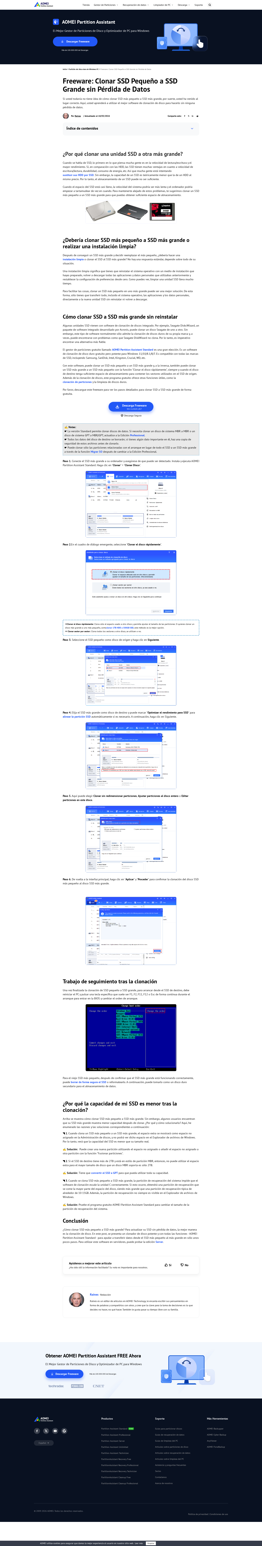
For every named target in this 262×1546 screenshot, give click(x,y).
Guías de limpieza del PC (166, 1440)
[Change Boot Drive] (131, 1038)
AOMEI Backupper (215, 1428)
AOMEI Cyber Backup (216, 1434)
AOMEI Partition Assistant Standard (132, 349)
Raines (78, 116)
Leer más (139, 1543)
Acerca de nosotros (164, 1483)
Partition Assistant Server (113, 1441)
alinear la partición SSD (77, 716)
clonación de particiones (77, 382)
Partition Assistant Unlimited (114, 1447)
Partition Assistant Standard (114, 1428)
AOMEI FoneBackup (216, 1447)
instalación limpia (73, 259)
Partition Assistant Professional (115, 1435)
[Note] (131, 931)
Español (43, 1443)
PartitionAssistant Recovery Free (116, 1459)
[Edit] (131, 840)
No (186, 1265)
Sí (170, 1265)
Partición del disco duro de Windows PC (84, 69)
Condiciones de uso (219, 1514)
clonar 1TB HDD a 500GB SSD (120, 627)
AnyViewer (212, 1440)
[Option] (131, 583)
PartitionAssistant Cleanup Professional (119, 1483)
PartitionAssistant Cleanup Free (116, 1477)
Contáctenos (161, 1477)
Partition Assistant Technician (115, 1453)
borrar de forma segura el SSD (88, 1082)
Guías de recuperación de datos (169, 1434)
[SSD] (131, 213)
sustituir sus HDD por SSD (78, 175)
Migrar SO (96, 451)
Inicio (65, 69)
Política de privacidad (198, 1514)
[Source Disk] (131, 676)
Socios (158, 1471)
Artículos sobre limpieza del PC (169, 1459)
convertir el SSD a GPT (104, 1173)
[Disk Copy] (131, 505)
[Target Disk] (131, 756)
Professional (137, 435)
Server (159, 1242)
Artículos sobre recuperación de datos (172, 1453)
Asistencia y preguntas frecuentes (170, 1465)
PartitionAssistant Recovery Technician (119, 1471)
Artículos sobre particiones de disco (171, 1447)
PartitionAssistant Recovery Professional (119, 1465)
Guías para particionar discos (168, 1428)
